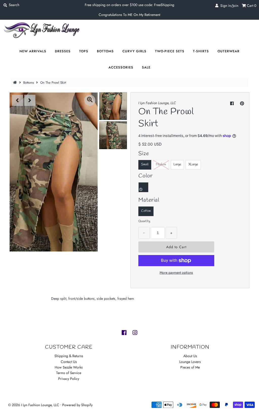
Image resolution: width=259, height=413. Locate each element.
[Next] (29, 100)
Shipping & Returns (68, 355)
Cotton (146, 211)
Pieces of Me (190, 367)
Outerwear (229, 51)
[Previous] (17, 100)
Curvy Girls (134, 51)
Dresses (63, 51)
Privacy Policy (68, 378)
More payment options (176, 272)
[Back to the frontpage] (15, 82)
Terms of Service (68, 372)
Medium (161, 164)
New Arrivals (32, 51)
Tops (83, 51)
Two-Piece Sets (169, 51)
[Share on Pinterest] (242, 103)
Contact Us (69, 361)
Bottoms (105, 51)
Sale (146, 67)
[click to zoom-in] (89, 100)
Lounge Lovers (190, 361)
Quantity (144, 221)
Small (144, 164)
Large (177, 164)
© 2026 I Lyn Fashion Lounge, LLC (33, 404)
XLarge (193, 164)
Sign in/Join (228, 5)
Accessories (121, 67)
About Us (190, 355)
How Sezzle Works (69, 367)
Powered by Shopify (77, 404)
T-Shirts (201, 51)
